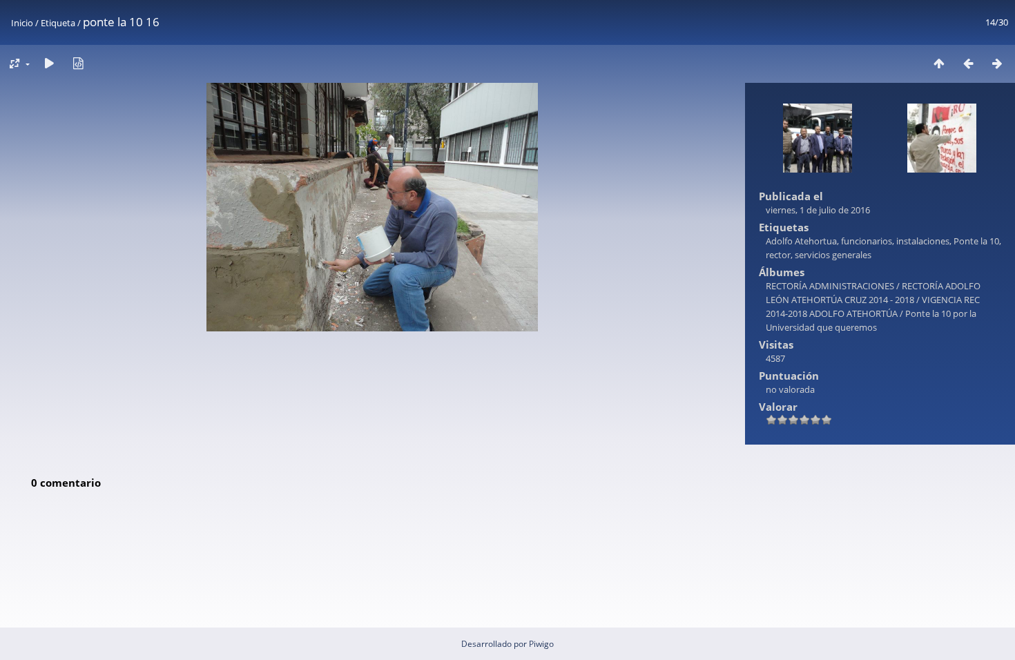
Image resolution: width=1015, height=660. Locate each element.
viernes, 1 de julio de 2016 (818, 210)
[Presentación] (49, 63)
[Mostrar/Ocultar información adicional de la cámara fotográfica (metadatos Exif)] (78, 63)
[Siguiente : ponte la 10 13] (997, 63)
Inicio (22, 23)
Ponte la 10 (976, 241)
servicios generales (833, 255)
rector (778, 255)
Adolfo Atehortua (801, 241)
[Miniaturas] (939, 63)
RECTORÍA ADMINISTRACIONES (830, 286)
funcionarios (866, 241)
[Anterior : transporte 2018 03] (968, 63)
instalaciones (922, 241)
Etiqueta (58, 23)
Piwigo (541, 644)
